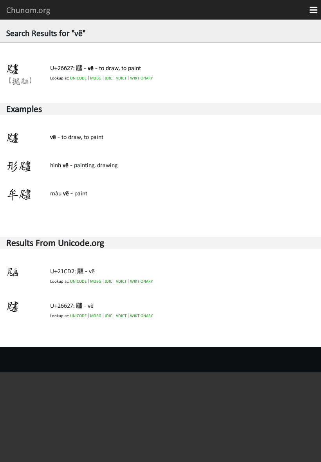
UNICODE (78, 78)
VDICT (121, 78)
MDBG (95, 78)
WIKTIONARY (141, 78)
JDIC (108, 78)
